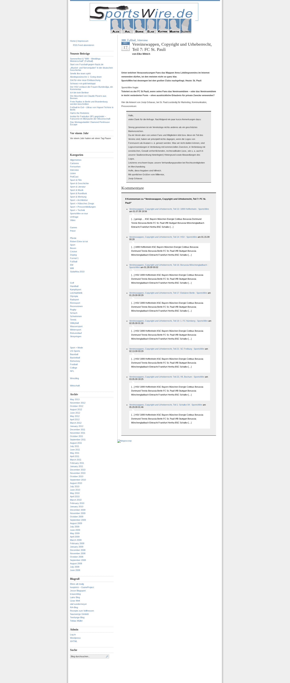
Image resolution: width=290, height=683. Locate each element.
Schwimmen (76, 316)
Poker (73, 231)
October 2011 (76, 436)
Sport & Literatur (78, 187)
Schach (73, 313)
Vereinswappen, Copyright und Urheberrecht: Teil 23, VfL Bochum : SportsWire (166, 377)
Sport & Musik (76, 190)
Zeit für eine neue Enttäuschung (85, 80)
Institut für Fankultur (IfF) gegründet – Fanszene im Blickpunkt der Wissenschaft (90, 117)
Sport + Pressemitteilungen (83, 207)
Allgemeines (75, 160)
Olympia (74, 296)
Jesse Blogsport (78, 590)
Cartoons (74, 163)
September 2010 (78, 480)
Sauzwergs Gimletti (79, 614)
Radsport (74, 299)
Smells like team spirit (80, 73)
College (73, 368)
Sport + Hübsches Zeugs (82, 203)
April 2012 (75, 419)
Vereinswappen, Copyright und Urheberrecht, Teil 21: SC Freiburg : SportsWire (166, 349)
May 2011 (74, 453)
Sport (72, 245)
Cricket (73, 251)
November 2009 (77, 513)
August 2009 (76, 523)
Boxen (73, 248)
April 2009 (75, 536)
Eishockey (75, 361)
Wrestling (74, 378)
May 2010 (75, 493)
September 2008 (78, 560)
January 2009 (76, 547)
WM (72, 268)
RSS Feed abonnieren (83, 45)
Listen (73, 173)
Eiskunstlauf (76, 333)
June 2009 (75, 530)
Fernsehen (75, 166)
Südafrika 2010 (77, 271)
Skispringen (75, 336)
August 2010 (76, 483)
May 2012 (75, 416)
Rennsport (75, 303)
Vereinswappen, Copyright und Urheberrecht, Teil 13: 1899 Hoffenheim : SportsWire (169, 209)
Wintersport (75, 330)
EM (71, 265)
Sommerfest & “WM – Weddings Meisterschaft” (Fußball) (85, 60)
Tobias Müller (76, 621)
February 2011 (77, 463)
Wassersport (76, 326)
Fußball (73, 261)
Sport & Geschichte (79, 183)
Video (72, 220)
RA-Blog (74, 607)
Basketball (75, 357)
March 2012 (75, 423)
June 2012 (75, 413)
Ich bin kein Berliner (79, 92)
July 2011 (74, 446)
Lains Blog (75, 597)
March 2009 (75, 540)
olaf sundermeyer (78, 604)
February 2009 (77, 543)
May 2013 (75, 399)
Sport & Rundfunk (78, 193)
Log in (73, 634)
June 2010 (75, 490)
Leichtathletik (76, 293)
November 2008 (77, 553)
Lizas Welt (75, 600)
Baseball (74, 354)
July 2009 (74, 526)
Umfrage (74, 217)
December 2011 (77, 429)
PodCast (74, 176)
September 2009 (78, 520)
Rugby (73, 309)
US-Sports (75, 351)
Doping (73, 255)
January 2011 (76, 466)
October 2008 (76, 557)
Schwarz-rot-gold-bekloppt (82, 83)
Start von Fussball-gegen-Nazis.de (86, 64)
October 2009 (76, 516)
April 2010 (75, 496)
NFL (72, 371)
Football (74, 364)
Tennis (73, 319)
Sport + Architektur (79, 200)
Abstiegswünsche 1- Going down (86, 77)
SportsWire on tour (79, 213)
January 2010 (76, 506)
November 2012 (77, 403)
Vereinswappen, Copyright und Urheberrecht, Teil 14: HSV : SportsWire (163, 237)
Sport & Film (76, 180)
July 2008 (74, 567)
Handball (74, 286)
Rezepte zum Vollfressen (82, 611)
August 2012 (76, 409)
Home (73, 41)
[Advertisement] (167, 65)
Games (73, 227)
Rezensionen (76, 306)
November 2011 (77, 433)
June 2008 (75, 570)
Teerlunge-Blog (77, 617)
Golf (72, 283)
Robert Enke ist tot (79, 241)
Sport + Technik (77, 210)
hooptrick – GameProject (82, 587)
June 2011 (75, 449)
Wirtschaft (75, 385)
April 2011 (74, 456)
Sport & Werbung (78, 197)
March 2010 (75, 500)
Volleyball (74, 323)
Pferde (73, 238)
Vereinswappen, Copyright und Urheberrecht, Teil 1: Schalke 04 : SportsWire (165, 405)
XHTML (73, 641)
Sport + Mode (76, 347)
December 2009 (77, 510)
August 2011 (76, 443)
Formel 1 (74, 258)
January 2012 (76, 426)
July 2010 (74, 486)
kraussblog (75, 594)
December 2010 (77, 470)
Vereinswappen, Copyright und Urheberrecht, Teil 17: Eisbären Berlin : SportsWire (168, 293)
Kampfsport (75, 289)
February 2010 (77, 503)
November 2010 (77, 473)
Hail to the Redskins (79, 113)
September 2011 (78, 439)
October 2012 (76, 406)
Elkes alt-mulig (77, 584)
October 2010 (76, 476)
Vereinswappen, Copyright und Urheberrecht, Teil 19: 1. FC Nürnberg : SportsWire (168, 321)
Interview (74, 170)
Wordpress (75, 638)
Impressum (83, 41)
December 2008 (77, 550)
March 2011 (75, 459)
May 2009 (75, 533)
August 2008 (76, 563)
